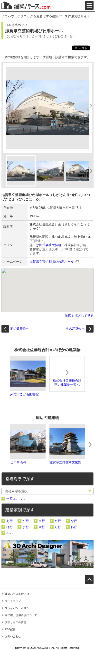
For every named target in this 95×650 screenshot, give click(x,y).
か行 (25, 521)
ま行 (25, 527)
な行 (74, 521)
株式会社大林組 (50, 245)
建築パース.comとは (17, 593)
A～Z (10, 533)
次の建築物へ (75, 328)
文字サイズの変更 (15, 622)
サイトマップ (13, 600)
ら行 (58, 527)
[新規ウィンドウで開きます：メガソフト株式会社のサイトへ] (47, 648)
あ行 (9, 521)
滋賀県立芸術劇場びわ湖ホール (51, 261)
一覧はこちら (15, 499)
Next (90, 444)
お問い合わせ (13, 636)
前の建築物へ (19, 328)
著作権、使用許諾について (21, 615)
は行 (9, 527)
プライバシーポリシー (18, 608)
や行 (41, 527)
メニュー (89, 5)
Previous (4, 444)
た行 (58, 521)
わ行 (74, 527)
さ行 (41, 521)
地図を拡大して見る (79, 315)
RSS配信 (10, 629)
